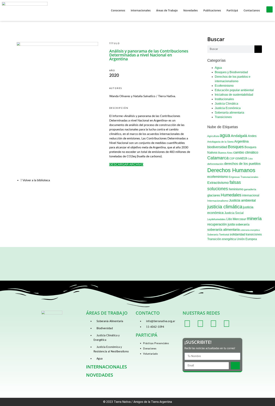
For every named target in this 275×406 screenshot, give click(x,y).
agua (225, 135)
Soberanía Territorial (218, 234)
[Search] (258, 49)
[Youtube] (226, 323)
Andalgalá (239, 136)
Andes (252, 136)
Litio (229, 219)
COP (232, 158)
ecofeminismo (217, 177)
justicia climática (224, 206)
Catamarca (218, 158)
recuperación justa (221, 224)
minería (254, 218)
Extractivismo (218, 183)
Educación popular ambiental (234, 90)
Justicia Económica (228, 108)
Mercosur (239, 219)
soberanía (242, 224)
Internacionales (141, 10)
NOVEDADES (99, 375)
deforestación (215, 163)
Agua (218, 67)
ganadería (250, 189)
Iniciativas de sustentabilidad (234, 94)
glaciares (213, 195)
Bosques (236, 146)
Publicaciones (212, 10)
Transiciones (223, 117)
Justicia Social (234, 212)
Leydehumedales (216, 219)
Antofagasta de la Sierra (220, 142)
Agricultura (213, 136)
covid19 (241, 158)
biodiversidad (217, 147)
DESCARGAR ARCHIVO (126, 164)
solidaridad (237, 234)
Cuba (250, 159)
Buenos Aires (225, 153)
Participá (232, 10)
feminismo (236, 189)
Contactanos (252, 10)
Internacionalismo (217, 200)
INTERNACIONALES (106, 367)
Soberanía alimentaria (229, 112)
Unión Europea (247, 239)
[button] (269, 9)
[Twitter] (200, 323)
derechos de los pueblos (242, 164)
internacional (250, 195)
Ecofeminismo (224, 85)
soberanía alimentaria (223, 229)
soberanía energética (250, 230)
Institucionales (224, 99)
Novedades (190, 10)
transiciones (254, 234)
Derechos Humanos (231, 170)
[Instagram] (213, 323)
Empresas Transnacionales (243, 177)
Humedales (231, 195)
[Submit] (235, 365)
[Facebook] (187, 323)
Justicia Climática (226, 103)
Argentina (241, 141)
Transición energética (221, 239)
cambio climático (245, 152)
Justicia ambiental (242, 200)
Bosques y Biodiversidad (231, 72)
